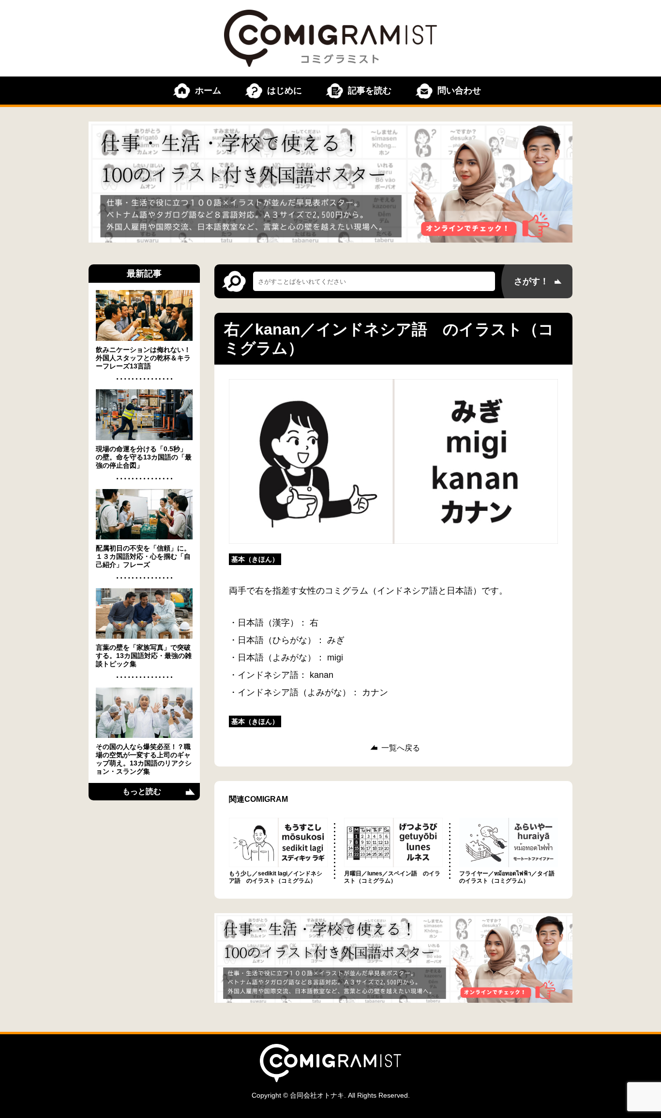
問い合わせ (459, 90)
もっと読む (141, 791)
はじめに (284, 90)
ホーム (208, 90)
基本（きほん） (255, 559)
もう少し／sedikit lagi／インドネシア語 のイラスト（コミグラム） (275, 877)
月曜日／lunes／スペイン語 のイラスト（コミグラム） (392, 877)
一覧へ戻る (400, 748)
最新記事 (144, 273)
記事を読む (369, 90)
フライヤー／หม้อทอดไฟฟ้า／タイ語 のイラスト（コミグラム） (509, 877)
